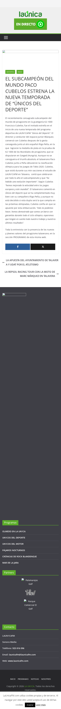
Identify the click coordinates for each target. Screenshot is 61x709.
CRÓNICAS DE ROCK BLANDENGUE (19, 556)
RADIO (20, 72)
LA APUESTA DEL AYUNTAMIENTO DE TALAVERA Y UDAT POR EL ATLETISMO (32, 262)
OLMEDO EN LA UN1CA (13, 531)
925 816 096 (18, 648)
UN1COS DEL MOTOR (13, 543)
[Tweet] (42, 247)
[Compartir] (17, 247)
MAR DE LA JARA (10, 562)
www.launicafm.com (18, 660)
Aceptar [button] (30, 705)
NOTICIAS (35, 679)
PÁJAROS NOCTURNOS (13, 550)
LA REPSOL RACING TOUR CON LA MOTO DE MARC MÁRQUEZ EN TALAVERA (30, 274)
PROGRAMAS (23, 679)
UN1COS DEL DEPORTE (13, 537)
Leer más (41, 704)
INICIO (12, 679)
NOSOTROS (46, 679)
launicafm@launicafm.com (22, 654)
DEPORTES (10, 72)
